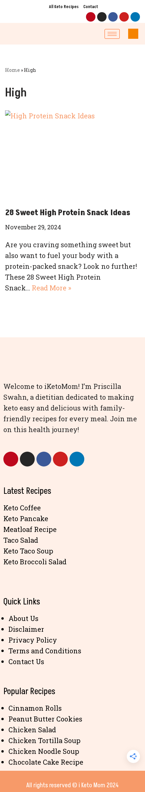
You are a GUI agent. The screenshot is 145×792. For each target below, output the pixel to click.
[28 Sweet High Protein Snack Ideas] (72, 155)
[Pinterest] (90, 17)
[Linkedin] (135, 17)
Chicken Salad (32, 729)
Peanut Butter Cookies (45, 718)
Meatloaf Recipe (30, 529)
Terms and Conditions (44, 650)
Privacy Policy (32, 639)
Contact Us (26, 661)
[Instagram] (102, 17)
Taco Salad (20, 540)
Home (12, 70)
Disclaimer (26, 629)
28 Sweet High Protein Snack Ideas (67, 212)
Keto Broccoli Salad (34, 561)
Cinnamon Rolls (35, 708)
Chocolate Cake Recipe (45, 762)
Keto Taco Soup (28, 550)
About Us (23, 618)
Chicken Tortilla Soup (44, 740)
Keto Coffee (22, 507)
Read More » (51, 287)
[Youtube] (124, 17)
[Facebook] (113, 17)
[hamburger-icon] (112, 34)
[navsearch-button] (133, 34)
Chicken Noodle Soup (43, 751)
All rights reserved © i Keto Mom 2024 (72, 785)
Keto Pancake (25, 518)
